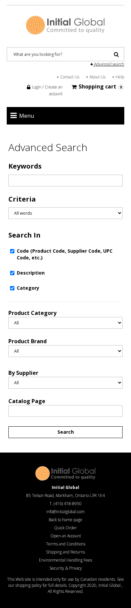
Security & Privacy (65, 568)
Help (120, 77)
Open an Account (65, 536)
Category (28, 288)
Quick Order (65, 528)
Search (65, 432)
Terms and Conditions (65, 544)
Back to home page (65, 520)
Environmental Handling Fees (65, 560)
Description (31, 273)
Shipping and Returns (65, 552)
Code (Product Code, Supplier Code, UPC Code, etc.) (65, 254)
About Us (97, 77)
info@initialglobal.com (65, 511)
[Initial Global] (65, 24)
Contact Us (69, 77)
